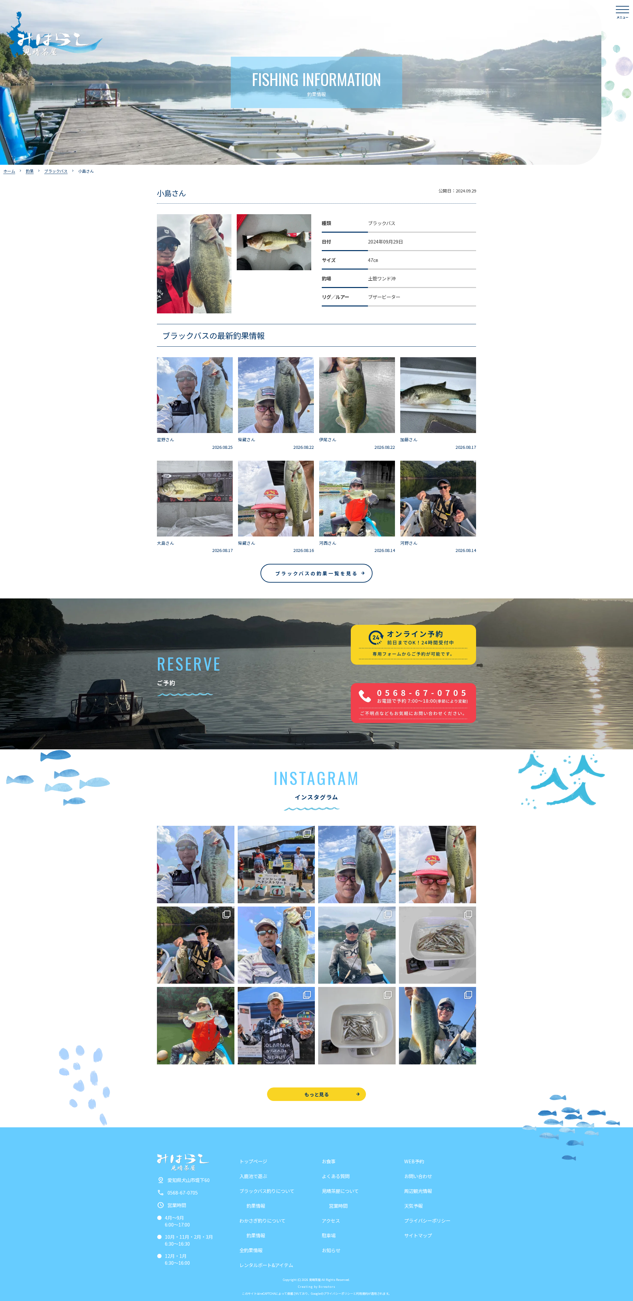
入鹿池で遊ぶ (253, 1175)
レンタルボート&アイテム (266, 1264)
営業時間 (338, 1205)
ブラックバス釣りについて (266, 1190)
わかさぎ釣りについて (262, 1220)
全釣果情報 (250, 1250)
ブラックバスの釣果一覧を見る (316, 573)
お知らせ (331, 1250)
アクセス (331, 1220)
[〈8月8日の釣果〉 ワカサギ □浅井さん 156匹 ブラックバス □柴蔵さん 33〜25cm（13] (437, 945)
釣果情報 (256, 1205)
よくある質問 (335, 1175)
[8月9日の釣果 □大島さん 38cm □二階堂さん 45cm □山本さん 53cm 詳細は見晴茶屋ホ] (357, 945)
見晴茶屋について (340, 1190)
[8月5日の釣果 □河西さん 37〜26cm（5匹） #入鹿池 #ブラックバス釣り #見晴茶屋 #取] (195, 1025)
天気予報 (413, 1205)
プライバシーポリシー (427, 1220)
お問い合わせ (418, 1175)
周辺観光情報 (418, 1190)
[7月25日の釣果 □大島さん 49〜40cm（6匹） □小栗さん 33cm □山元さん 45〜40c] (437, 1025)
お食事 (329, 1161)
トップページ (253, 1161)
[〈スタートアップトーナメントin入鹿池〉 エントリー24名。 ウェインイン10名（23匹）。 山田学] (276, 1025)
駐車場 (329, 1235)
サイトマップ (418, 1235)
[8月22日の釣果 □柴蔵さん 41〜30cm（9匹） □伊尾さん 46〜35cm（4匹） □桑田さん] (357, 864)
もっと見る (316, 1094)
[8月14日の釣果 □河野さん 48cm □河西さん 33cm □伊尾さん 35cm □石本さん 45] (195, 945)
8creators (327, 1287)
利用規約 (362, 1293)
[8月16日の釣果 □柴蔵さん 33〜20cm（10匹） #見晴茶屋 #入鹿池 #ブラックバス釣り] (437, 864)
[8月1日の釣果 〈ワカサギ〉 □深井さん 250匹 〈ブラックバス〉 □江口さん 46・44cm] (357, 1025)
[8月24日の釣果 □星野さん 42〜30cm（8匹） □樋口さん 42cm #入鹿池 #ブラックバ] (195, 864)
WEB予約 (414, 1161)
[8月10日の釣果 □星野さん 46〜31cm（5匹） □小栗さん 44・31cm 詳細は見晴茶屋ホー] (276, 945)
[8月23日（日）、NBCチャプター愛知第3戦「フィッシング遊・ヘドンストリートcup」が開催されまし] (276, 864)
